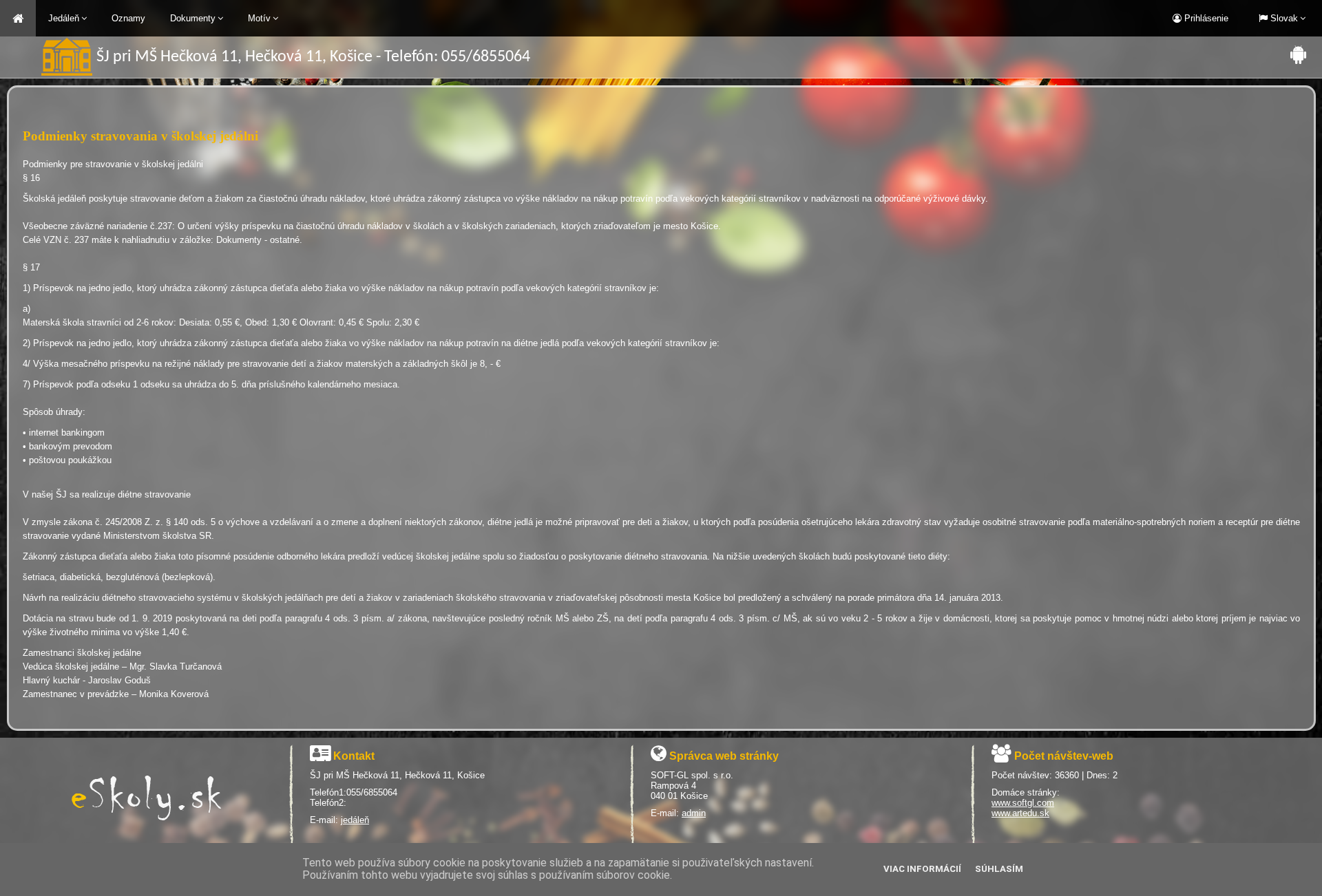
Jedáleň (63, 18)
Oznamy (128, 18)
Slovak (1283, 18)
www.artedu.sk (1020, 813)
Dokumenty (193, 18)
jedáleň (355, 820)
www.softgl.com (1023, 803)
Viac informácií (922, 869)
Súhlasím (999, 869)
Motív (259, 18)
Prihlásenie (1205, 18)
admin (694, 813)
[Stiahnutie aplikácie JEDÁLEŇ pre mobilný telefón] (1298, 54)
